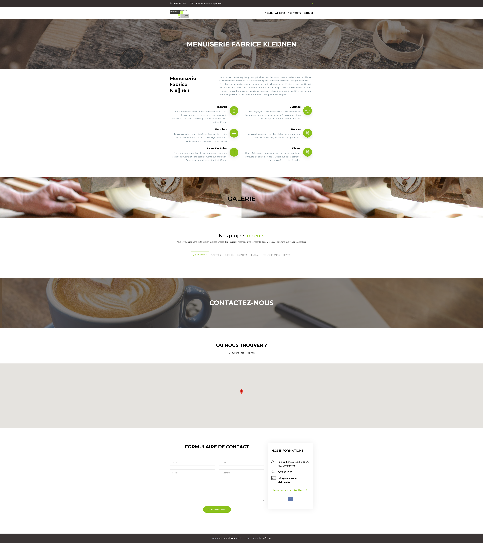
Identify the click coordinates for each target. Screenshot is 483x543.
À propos (280, 13)
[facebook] (312, 3)
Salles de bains (217, 148)
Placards (221, 106)
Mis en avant (200, 255)
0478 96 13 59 (179, 3)
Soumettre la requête (217, 509)
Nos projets (294, 13)
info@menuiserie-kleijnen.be (208, 3)
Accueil (269, 13)
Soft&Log (266, 538)
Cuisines (295, 106)
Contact (308, 13)
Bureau (296, 129)
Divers (296, 148)
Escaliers (221, 129)
